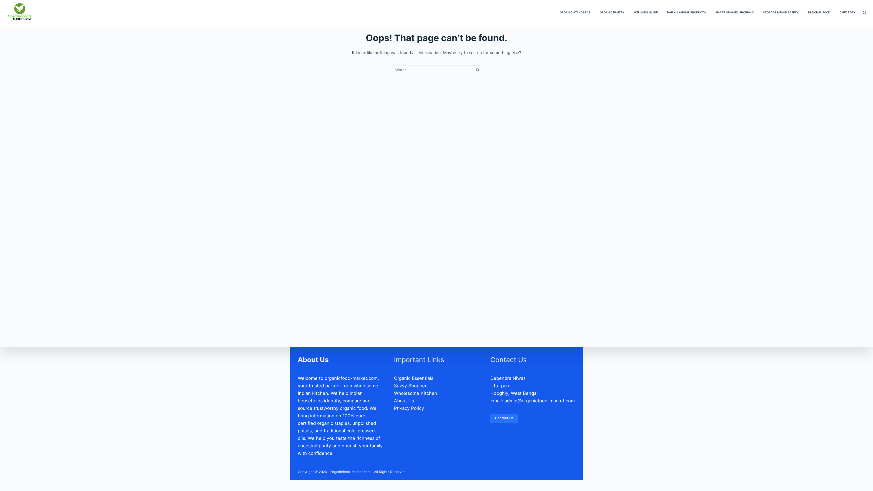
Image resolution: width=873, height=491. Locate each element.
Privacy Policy (409, 408)
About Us (404, 400)
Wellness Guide (646, 12)
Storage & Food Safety (781, 12)
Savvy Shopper (410, 385)
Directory (847, 12)
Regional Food (819, 12)
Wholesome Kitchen (415, 393)
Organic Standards (575, 12)
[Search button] (477, 69)
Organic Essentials (413, 378)
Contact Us (504, 418)
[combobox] (432, 69)
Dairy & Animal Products (686, 12)
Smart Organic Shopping (734, 12)
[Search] (864, 12)
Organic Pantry (612, 12)
